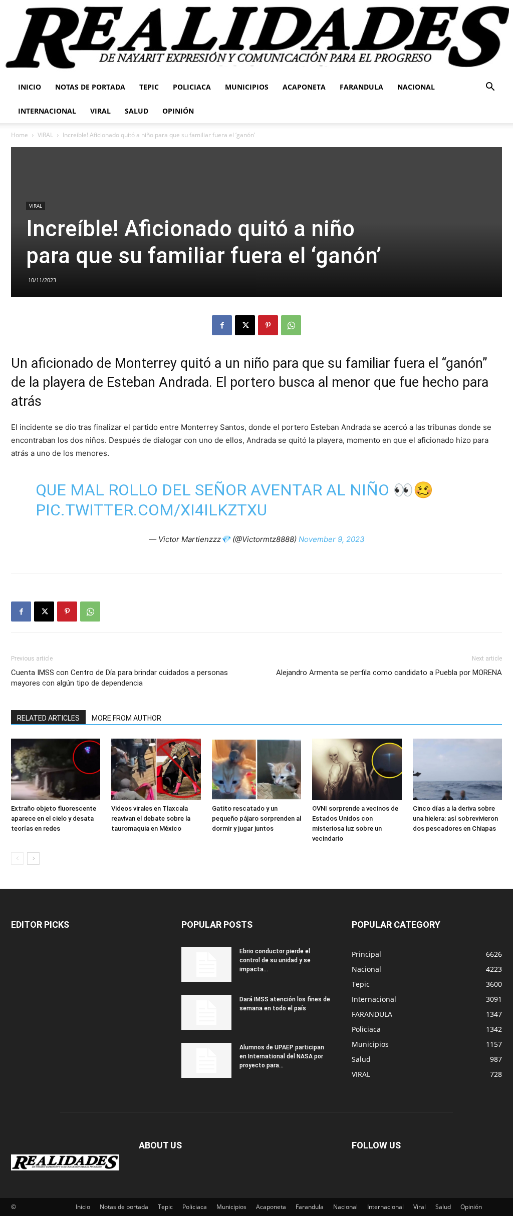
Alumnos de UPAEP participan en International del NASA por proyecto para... (281, 1056)
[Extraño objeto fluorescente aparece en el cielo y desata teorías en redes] (55, 769)
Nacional (416, 87)
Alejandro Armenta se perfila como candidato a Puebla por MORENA (389, 672)
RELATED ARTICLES (48, 718)
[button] (490, 88)
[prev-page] (17, 858)
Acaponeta (304, 87)
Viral (100, 111)
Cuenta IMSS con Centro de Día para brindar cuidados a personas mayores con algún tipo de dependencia (119, 678)
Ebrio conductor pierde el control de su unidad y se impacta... (275, 960)
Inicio (29, 87)
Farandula (361, 87)
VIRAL (45, 135)
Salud (136, 111)
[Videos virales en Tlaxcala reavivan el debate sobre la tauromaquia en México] (155, 769)
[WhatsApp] (291, 325)
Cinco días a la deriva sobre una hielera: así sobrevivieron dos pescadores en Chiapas (455, 818)
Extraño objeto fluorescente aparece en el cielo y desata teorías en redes (53, 818)
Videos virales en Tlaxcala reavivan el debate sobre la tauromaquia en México (150, 818)
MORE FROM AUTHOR (126, 718)
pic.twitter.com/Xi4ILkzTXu (151, 509)
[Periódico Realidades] (256, 37)
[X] (245, 325)
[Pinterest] (268, 325)
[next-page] (33, 858)
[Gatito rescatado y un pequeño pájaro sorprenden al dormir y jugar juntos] (256, 769)
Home (19, 135)
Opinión (178, 111)
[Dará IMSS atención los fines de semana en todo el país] (206, 1012)
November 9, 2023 (332, 539)
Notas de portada (90, 87)
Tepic (149, 87)
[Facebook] (222, 325)
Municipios (247, 87)
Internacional (47, 111)
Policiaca (192, 87)
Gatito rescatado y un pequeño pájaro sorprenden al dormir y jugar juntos (256, 818)
